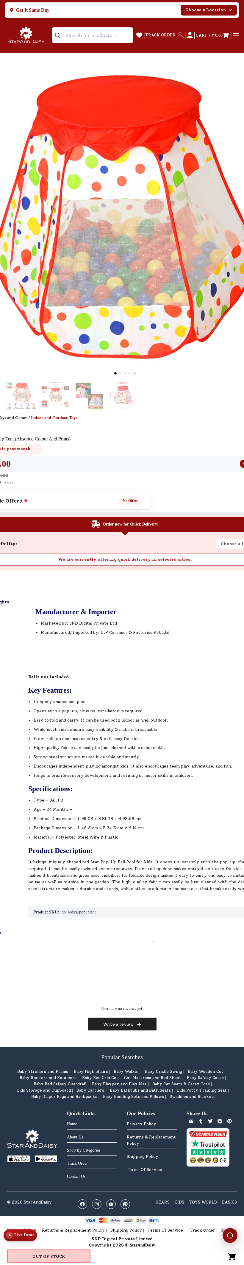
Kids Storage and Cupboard (43, 1090)
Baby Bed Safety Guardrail (60, 1084)
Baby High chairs (91, 1071)
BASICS (229, 1202)
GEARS (163, 1202)
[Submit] (59, 35)
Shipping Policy (142, 1156)
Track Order (202, 1230)
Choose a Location (205, 10)
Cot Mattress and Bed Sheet (152, 1077)
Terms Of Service (144, 1169)
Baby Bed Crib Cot (100, 1077)
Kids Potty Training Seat (201, 1090)
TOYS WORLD (203, 1202)
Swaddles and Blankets (192, 1096)
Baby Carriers (90, 1090)
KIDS (179, 1202)
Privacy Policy (141, 1124)
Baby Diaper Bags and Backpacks (64, 1096)
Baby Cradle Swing (163, 1071)
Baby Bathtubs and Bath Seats (140, 1090)
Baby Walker (126, 1071)
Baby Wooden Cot (205, 1071)
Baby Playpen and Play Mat (119, 1084)
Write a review (118, 1024)
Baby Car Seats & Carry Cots (181, 1084)
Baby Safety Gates (205, 1077)
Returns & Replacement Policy (151, 1140)
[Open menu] (235, 35)
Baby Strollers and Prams (42, 1071)
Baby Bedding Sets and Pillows (133, 1096)
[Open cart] (232, 1256)
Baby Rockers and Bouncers (48, 1077)
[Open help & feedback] (230, 1235)
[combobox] (92, 35)
